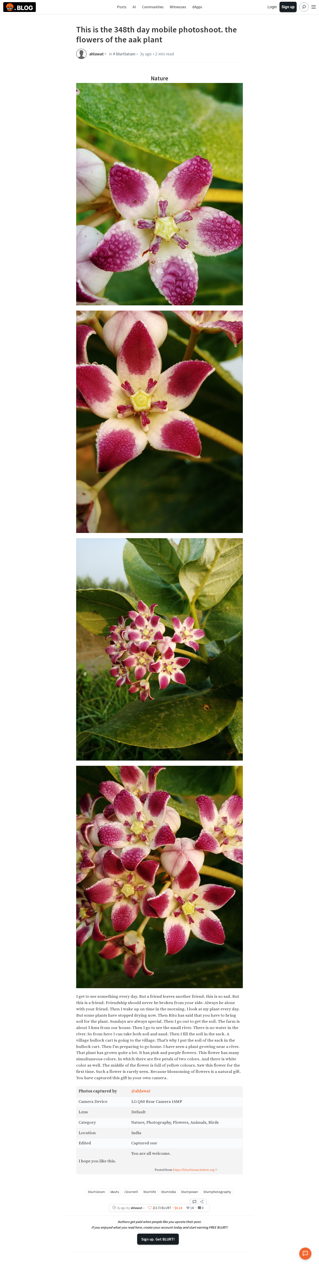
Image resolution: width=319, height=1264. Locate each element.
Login (272, 7)
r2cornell (131, 1192)
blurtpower (189, 1192)
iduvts (114, 1192)
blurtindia (168, 1192)
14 (191, 1207)
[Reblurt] (194, 1201)
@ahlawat (140, 1091)
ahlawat (96, 54)
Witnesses (178, 6)
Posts (122, 6)
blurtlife (149, 1192)
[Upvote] (150, 1208)
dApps (197, 6)
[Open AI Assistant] (305, 1253)
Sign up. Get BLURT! (158, 1239)
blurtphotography (217, 1192)
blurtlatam (96, 1192)
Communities (153, 6)
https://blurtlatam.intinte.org (194, 1170)
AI (134, 6)
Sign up (287, 7)
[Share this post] (202, 1201)
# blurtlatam (124, 53)
